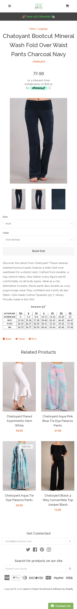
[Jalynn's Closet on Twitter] (28, 550)
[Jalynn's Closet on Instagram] (49, 550)
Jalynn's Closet (30, 589)
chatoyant (38, 61)
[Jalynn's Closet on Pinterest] (42, 550)
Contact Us (62, 605)
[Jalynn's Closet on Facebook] (35, 550)
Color (6, 233)
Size (5, 217)
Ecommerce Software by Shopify (56, 589)
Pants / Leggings (38, 29)
